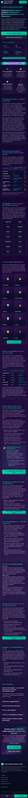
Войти (7, 795)
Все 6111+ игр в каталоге (14, 341)
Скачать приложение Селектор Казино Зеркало (14, 638)
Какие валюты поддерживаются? (11, 701)
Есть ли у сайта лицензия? (9, 710)
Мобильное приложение (6, 783)
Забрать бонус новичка (14, 751)
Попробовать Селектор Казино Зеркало (14, 58)
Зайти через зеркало (14, 747)
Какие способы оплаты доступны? (11, 705)
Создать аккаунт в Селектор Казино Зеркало (14, 512)
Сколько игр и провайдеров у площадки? (12, 714)
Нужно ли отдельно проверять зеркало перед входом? (12, 719)
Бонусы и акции (4, 781)
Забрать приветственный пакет (14, 37)
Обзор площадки (4, 777)
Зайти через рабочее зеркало (14, 33)
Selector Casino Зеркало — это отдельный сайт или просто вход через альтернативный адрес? (13, 689)
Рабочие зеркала (4, 779)
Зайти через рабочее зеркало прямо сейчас (14, 471)
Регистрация (23, 2)
